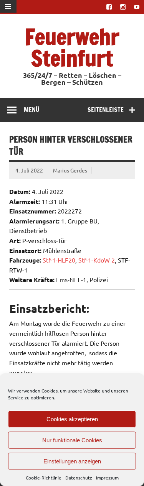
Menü (31, 109)
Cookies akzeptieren (72, 419)
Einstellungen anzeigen (72, 461)
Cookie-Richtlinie (43, 478)
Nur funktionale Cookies (72, 440)
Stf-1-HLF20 (59, 260)
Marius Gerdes (70, 170)
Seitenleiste (106, 109)
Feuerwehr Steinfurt (72, 47)
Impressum (107, 478)
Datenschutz (78, 478)
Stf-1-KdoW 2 (96, 260)
